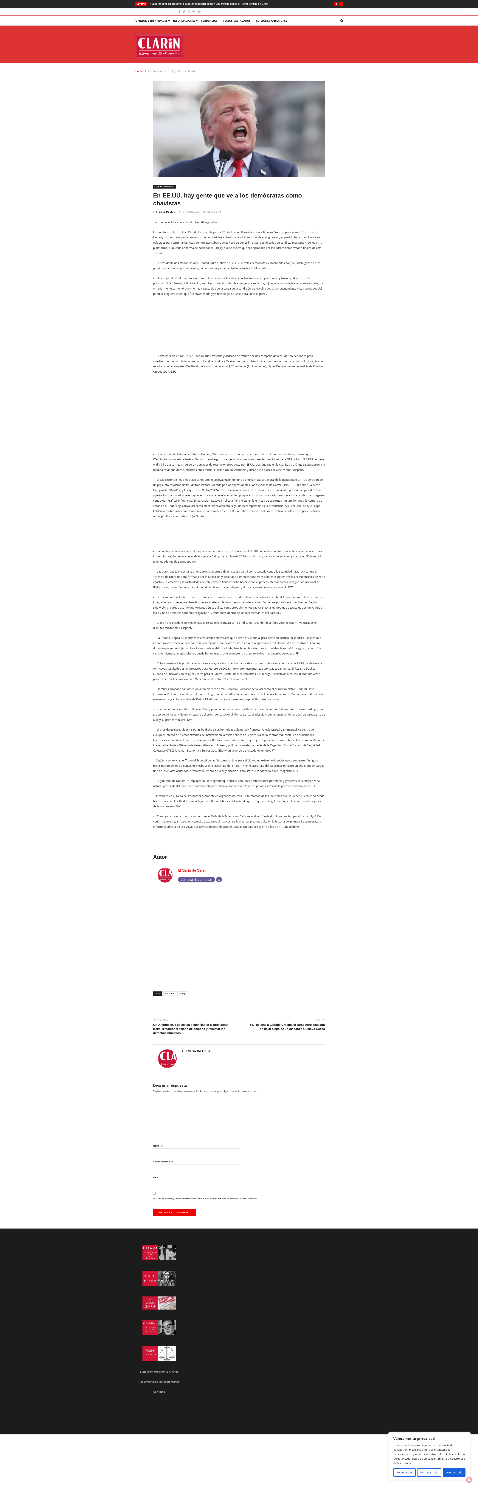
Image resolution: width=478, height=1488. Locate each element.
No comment (214, 211)
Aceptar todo (454, 1472)
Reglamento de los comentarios (159, 1381)
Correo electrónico (164, 1161)
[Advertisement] (239, 327)
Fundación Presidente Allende (159, 1371)
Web (155, 1177)
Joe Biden (169, 993)
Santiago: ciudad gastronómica (168, 3)
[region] (429, 1456)
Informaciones (184, 20)
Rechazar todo (429, 1472)
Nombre (158, 1145)
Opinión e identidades (151, 20)
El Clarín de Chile (166, 211)
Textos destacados (237, 20)
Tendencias (209, 20)
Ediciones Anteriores (271, 20)
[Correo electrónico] (219, 879)
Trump (182, 993)
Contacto (159, 1392)
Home (139, 71)
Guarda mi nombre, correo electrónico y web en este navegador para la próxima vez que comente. (205, 1198)
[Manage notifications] (469, 1480)
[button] (336, 4)
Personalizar (404, 1472)
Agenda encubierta (184, 71)
